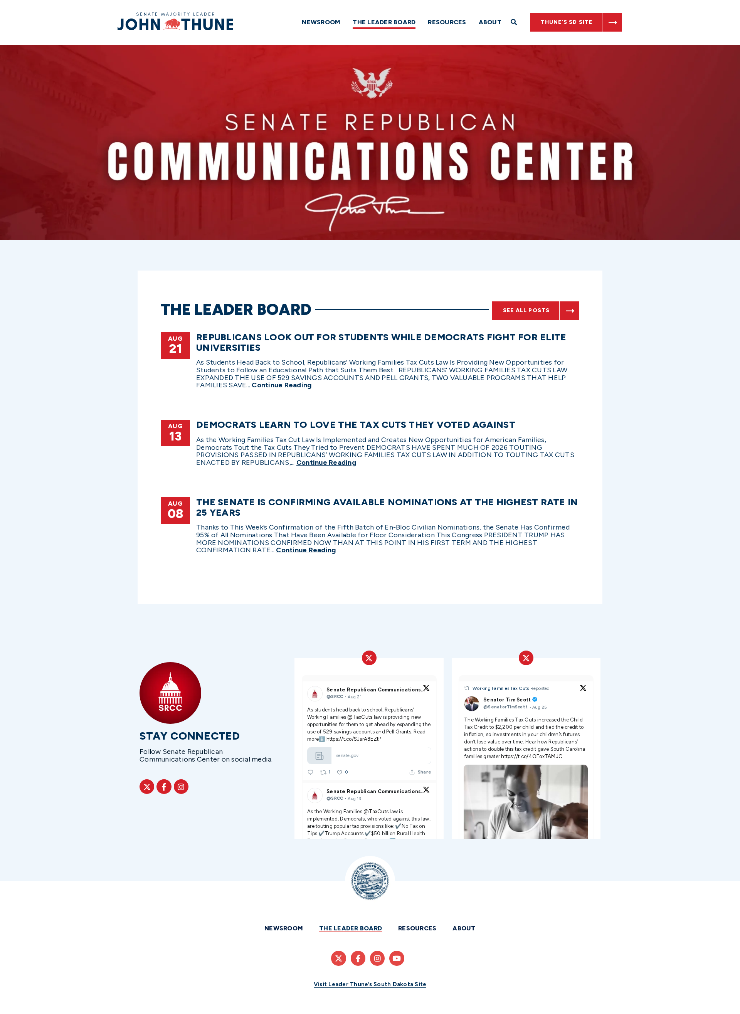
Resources (447, 22)
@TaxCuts (359, 717)
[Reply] (310, 772)
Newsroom (321, 22)
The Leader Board (384, 22)
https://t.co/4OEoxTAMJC (531, 756)
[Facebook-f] (163, 786)
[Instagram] (181, 786)
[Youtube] (396, 958)
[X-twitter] (147, 786)
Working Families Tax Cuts (501, 688)
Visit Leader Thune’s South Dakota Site (370, 984)
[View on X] (426, 689)
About (490, 22)
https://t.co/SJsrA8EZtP (353, 739)
